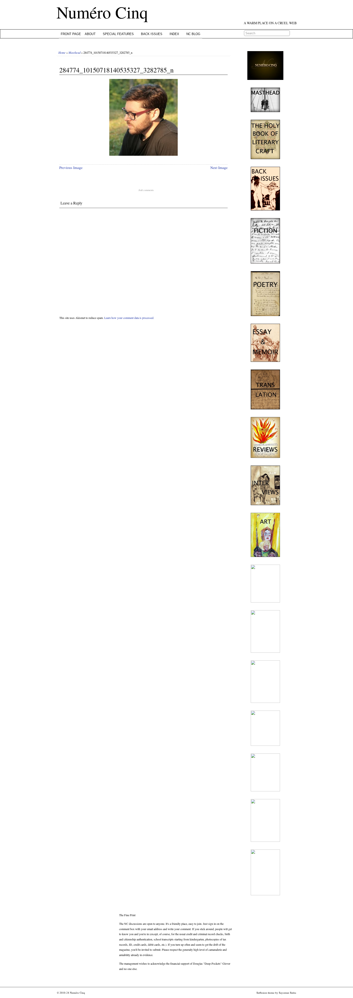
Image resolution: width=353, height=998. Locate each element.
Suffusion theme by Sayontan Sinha (276, 992)
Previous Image (71, 167)
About (90, 34)
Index (174, 34)
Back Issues (151, 34)
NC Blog (193, 34)
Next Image (219, 167)
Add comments (146, 190)
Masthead (74, 52)
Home (62, 52)
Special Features (118, 34)
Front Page (71, 34)
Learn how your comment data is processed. (129, 318)
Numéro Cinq (102, 12)
